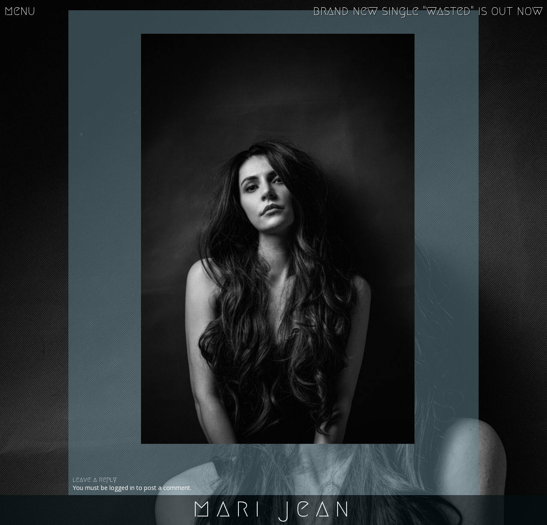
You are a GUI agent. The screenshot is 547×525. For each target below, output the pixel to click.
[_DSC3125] (278, 239)
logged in (122, 488)
